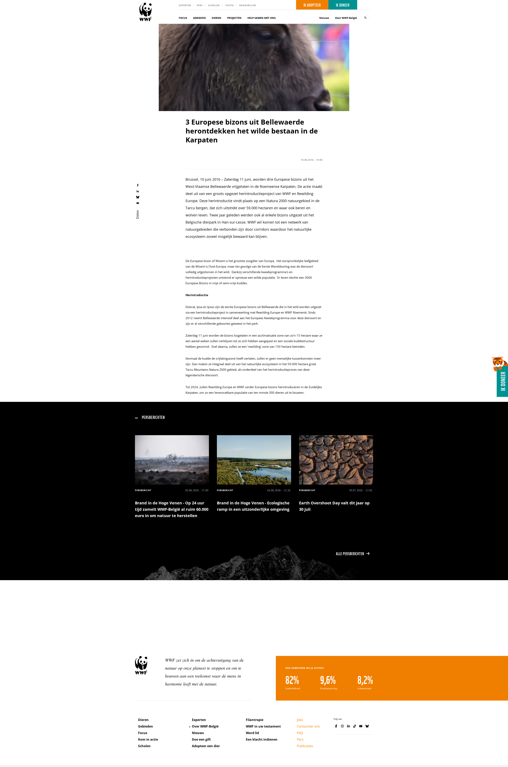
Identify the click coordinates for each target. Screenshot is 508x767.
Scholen (214, 5)
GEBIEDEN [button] (199, 18)
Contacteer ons (308, 726)
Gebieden (145, 726)
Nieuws (324, 18)
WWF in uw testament (263, 726)
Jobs (300, 720)
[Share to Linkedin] (138, 191)
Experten (185, 5)
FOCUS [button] (183, 18)
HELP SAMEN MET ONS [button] (261, 18)
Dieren (143, 720)
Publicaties (305, 746)
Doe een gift (201, 739)
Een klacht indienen (261, 739)
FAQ (300, 733)
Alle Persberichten (350, 553)
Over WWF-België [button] (346, 18)
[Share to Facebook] (138, 185)
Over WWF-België (205, 726)
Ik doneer (343, 5)
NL (365, 5)
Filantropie (254, 720)
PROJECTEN (234, 18)
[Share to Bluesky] (137, 197)
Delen (137, 214)
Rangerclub (247, 5)
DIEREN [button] (216, 18)
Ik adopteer (312, 5)
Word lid (252, 733)
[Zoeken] (365, 17)
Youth (229, 5)
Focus (142, 733)
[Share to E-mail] (138, 203)
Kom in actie (148, 739)
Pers (200, 5)
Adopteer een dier (206, 746)
